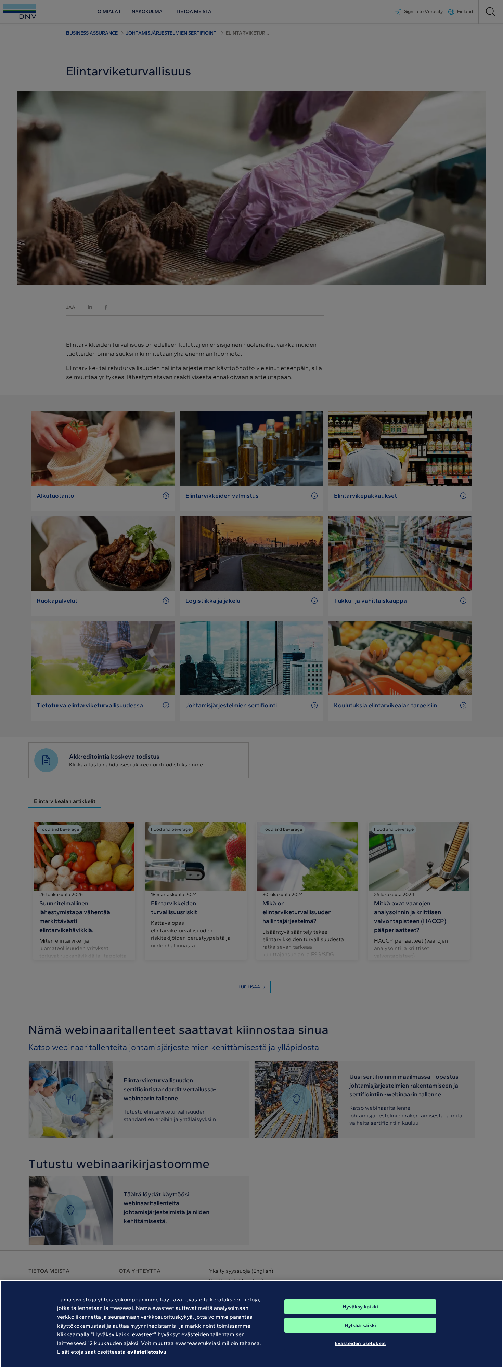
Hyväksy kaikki (360, 1307)
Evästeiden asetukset (360, 1343)
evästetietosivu (146, 1352)
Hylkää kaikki (360, 1325)
